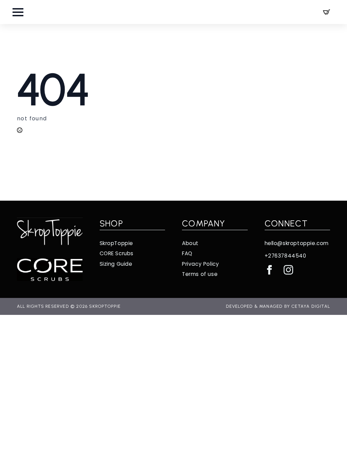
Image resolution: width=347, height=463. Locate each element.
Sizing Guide (116, 263)
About (190, 243)
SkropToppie (117, 243)
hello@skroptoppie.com (297, 243)
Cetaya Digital (310, 306)
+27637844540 (285, 255)
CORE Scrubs (117, 253)
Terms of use (200, 274)
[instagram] (288, 270)
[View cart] (326, 12)
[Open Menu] (18, 12)
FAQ (187, 253)
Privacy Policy (200, 263)
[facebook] (269, 270)
